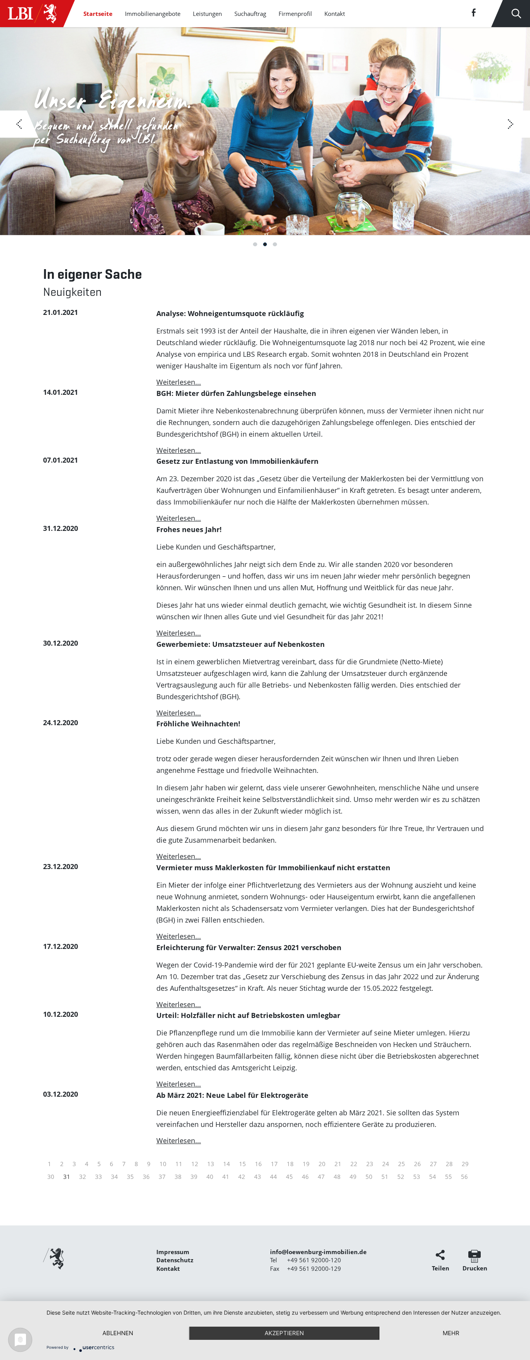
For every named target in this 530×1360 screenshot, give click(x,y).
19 (306, 1164)
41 (225, 1176)
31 (66, 1176)
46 (305, 1176)
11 (178, 1164)
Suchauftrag (250, 13)
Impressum (172, 1252)
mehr (451, 1333)
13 (210, 1164)
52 (400, 1176)
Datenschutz (174, 1260)
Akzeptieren (284, 1333)
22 (353, 1164)
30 (50, 1176)
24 (385, 1164)
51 (384, 1176)
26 (417, 1164)
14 (226, 1164)
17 (274, 1164)
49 (353, 1176)
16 (258, 1164)
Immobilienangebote (152, 13)
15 (242, 1164)
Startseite (98, 13)
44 (273, 1176)
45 (289, 1176)
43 (257, 1176)
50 (368, 1176)
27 (433, 1164)
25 (401, 1164)
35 (130, 1176)
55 (448, 1176)
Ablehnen (117, 1333)
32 (82, 1176)
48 (337, 1176)
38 (178, 1176)
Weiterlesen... (178, 382)
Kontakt (334, 13)
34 (114, 1176)
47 (321, 1176)
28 (449, 1164)
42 (241, 1176)
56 (464, 1176)
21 (337, 1164)
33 (98, 1176)
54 (432, 1176)
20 (322, 1164)
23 (369, 1164)
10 (162, 1164)
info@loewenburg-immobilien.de (318, 1252)
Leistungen (207, 13)
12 (194, 1164)
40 (209, 1176)
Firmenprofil (295, 13)
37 (162, 1176)
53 (416, 1176)
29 (465, 1164)
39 (194, 1176)
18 (290, 1164)
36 (146, 1176)
